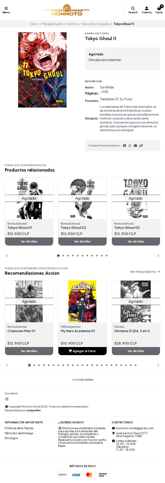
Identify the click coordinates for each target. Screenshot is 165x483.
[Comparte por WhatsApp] (130, 145)
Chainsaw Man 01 (21, 331)
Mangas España (52, 24)
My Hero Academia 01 (78, 331)
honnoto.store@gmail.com (135, 428)
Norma (71, 24)
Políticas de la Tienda (19, 428)
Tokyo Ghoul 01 (19, 227)
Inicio (34, 24)
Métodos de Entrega (19, 433)
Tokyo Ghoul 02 (73, 227)
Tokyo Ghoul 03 (127, 227)
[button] (141, 145)
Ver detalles (29, 241)
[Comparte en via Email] (135, 145)
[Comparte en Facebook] (125, 145)
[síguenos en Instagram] (7, 399)
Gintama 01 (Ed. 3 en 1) (132, 331)
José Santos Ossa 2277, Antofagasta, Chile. (132, 434)
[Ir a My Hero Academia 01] (86, 301)
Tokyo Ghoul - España (95, 24)
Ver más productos (143, 271)
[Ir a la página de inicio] (67, 10)
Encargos (11, 437)
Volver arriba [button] (84, 380)
